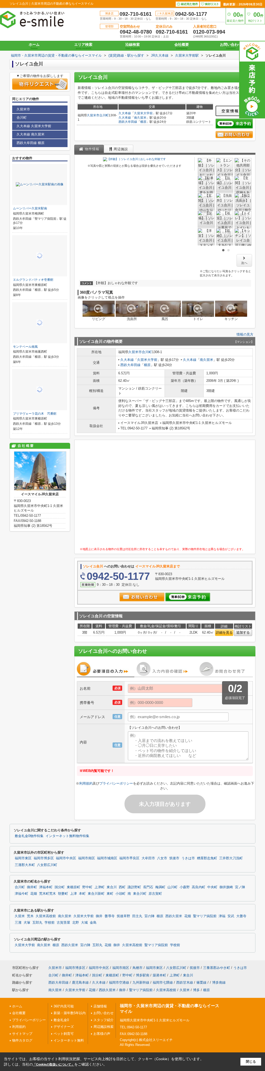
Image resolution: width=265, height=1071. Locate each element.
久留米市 (93, 115)
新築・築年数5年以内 (70, 1013)
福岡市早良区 (129, 858)
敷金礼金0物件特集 (29, 836)
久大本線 (125, 113)
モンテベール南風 (25, 346)
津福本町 (46, 887)
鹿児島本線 (80, 982)
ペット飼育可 (64, 1034)
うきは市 (188, 858)
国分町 (60, 887)
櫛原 (143, 122)
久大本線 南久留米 (31, 134)
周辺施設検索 (103, 1027)
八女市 (162, 858)
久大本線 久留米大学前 (34, 126)
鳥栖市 (137, 968)
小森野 (185, 887)
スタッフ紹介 (103, 1020)
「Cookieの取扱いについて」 (53, 1064)
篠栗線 (201, 982)
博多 (196, 990)
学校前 (50, 922)
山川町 (172, 887)
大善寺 (241, 916)
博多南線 (219, 982)
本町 (82, 893)
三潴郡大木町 (25, 865)
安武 (230, 916)
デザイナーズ (64, 1027)
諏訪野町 (134, 887)
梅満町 (160, 887)
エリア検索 (83, 46)
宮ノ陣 (240, 887)
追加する (243, 632)
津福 (222, 916)
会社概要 (181, 46)
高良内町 (198, 887)
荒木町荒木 (47, 893)
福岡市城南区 (107, 858)
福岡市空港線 (119, 982)
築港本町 (159, 975)
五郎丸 (37, 922)
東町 (110, 893)
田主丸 (137, 916)
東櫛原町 (73, 887)
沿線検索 (132, 46)
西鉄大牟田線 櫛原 (31, 143)
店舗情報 (100, 1006)
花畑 (33, 893)
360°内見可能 (64, 1006)
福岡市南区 (86, 858)
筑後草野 (123, 916)
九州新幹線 (140, 982)
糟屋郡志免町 (207, 858)
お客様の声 (101, 1034)
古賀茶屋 (63, 922)
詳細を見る (224, 632)
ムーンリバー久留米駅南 (30, 208)
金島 (93, 922)
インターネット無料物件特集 (67, 836)
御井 (99, 916)
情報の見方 (245, 334)
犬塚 (27, 922)
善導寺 (110, 916)
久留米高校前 (46, 916)
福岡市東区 (23, 858)
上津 (73, 893)
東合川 (112, 887)
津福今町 (21, 893)
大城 (84, 922)
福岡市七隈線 (163, 982)
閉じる (251, 1062)
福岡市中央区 (66, 858)
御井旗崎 (226, 887)
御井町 (32, 887)
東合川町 (139, 893)
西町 (122, 887)
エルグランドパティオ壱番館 (33, 280)
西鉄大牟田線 (128, 122)
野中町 (87, 887)
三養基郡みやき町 (216, 968)
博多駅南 (142, 975)
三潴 (18, 922)
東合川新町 (96, 893)
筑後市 (174, 858)
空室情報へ (233, 111)
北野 (75, 922)
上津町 (99, 887)
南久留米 (140, 117)
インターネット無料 (69, 1040)
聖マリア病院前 (205, 916)
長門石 (148, 887)
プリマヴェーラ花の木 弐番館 (34, 413)
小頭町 (120, 893)
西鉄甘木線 (184, 982)
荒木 (30, 916)
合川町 (104, 115)
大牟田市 (148, 858)
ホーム (34, 46)
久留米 (20, 916)
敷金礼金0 (61, 1020)
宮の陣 (149, 916)
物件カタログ (22, 1040)
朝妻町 (63, 893)
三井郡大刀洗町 (231, 858)
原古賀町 (155, 893)
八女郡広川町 (47, 865)
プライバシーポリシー (116, 783)
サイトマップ (22, 1034)
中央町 (212, 887)
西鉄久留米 (173, 916)
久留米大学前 (143, 113)
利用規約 (86, 783)
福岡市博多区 (44, 858)
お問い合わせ (231, 46)
